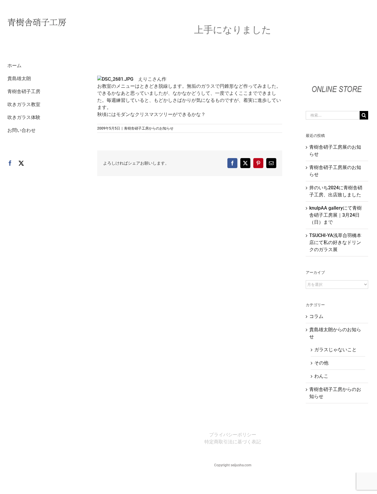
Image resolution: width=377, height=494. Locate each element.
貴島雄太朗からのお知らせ (335, 333)
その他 (321, 363)
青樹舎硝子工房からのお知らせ (148, 128)
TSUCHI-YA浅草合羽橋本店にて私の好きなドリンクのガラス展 (335, 242)
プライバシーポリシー (232, 434)
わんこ (321, 376)
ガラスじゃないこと (335, 349)
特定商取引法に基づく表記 (232, 442)
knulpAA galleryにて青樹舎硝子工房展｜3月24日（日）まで (335, 215)
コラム (316, 316)
